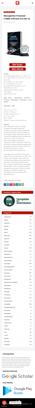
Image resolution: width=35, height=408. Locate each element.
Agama (17, 220)
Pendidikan (17, 304)
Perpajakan (17, 313)
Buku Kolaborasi (9, 180)
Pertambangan (17, 316)
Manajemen (17, 279)
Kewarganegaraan (17, 267)
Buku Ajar (17, 235)
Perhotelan (17, 310)
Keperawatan (17, 260)
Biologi (17, 229)
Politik (17, 326)
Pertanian (17, 320)
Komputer (17, 273)
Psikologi (17, 329)
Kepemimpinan (17, 257)
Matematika (17, 285)
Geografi (17, 245)
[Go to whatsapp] (4, 403)
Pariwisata (17, 295)
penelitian (17, 344)
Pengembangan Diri (17, 307)
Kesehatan (17, 263)
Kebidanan (17, 254)
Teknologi (17, 341)
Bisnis (17, 232)
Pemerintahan (17, 301)
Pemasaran (17, 298)
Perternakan (17, 323)
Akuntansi (17, 223)
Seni (17, 332)
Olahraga (17, 291)
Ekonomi (17, 238)
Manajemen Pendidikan (17, 282)
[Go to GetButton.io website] (4, 406)
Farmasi (17, 242)
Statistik (17, 338)
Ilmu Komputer (17, 251)
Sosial (17, 335)
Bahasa (17, 226)
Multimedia (17, 288)
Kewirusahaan (17, 270)
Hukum (17, 248)
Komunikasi (17, 276)
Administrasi (17, 217)
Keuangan (18, 180)
